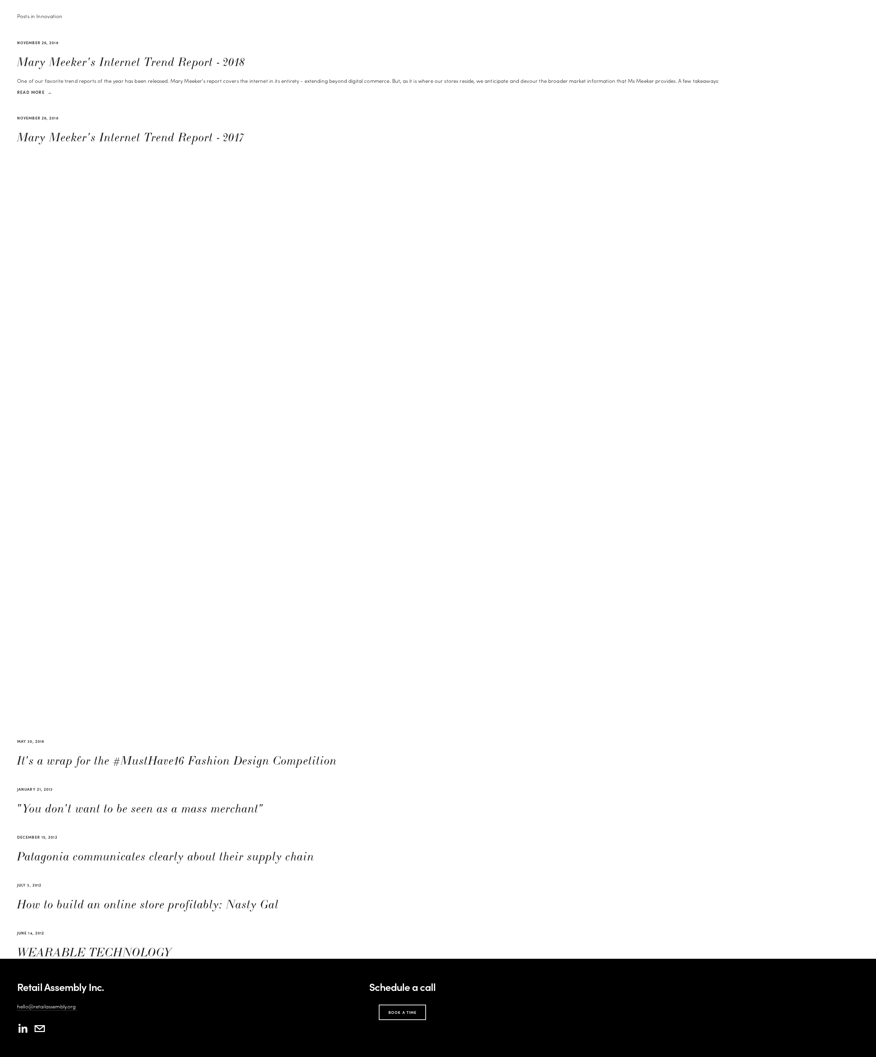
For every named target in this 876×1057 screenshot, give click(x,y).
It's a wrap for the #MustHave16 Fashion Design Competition (177, 761)
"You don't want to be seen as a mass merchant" (140, 809)
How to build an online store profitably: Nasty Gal (148, 905)
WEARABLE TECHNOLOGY (94, 953)
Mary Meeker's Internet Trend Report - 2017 (130, 138)
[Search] (68, 5)
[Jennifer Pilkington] (22, 1028)
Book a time (402, 1012)
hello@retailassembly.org (47, 1006)
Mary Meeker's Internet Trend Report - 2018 (131, 62)
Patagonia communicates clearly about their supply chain (165, 857)
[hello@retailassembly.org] (39, 1028)
